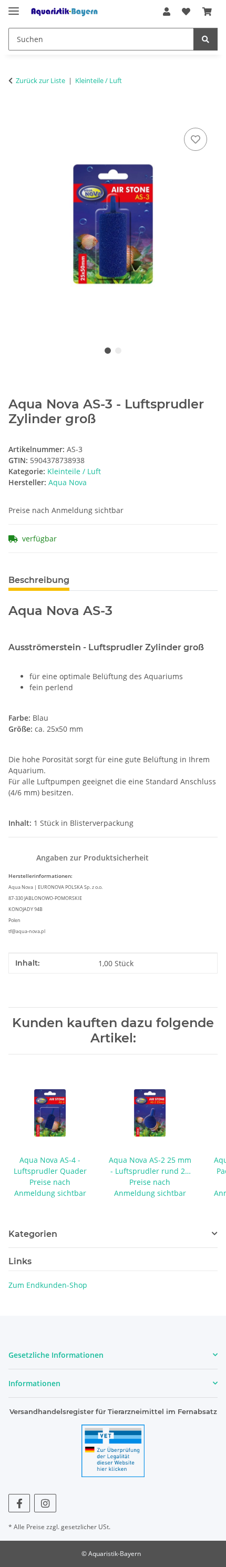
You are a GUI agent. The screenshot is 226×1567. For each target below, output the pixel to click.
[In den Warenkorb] (16, 113)
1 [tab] (108, 350)
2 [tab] (118, 350)
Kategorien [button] (32, 1234)
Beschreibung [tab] (38, 580)
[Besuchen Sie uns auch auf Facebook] (19, 1503)
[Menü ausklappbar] (13, 6)
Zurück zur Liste (40, 80)
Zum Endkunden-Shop (47, 1285)
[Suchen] (205, 39)
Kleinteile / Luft (74, 471)
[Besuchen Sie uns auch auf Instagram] (45, 1503)
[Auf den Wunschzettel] (195, 139)
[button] (166, 11)
